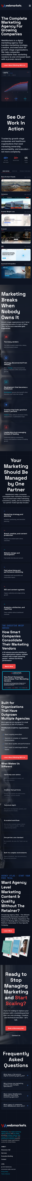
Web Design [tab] (6, 171)
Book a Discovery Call (16, 1028)
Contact (3, 1159)
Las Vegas (16, 1133)
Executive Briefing (7, 1156)
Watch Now (9, 666)
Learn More (8, 931)
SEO (16, 1137)
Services (4, 1153)
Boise (9, 1133)
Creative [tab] (14, 171)
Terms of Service (5, 1173)
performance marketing (8, 1138)
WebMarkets (5, 1131)
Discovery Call (5, 1150)
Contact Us (16, 1035)
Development (8, 392)
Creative (6, 414)
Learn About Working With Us (14, 65)
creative (14, 1135)
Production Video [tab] (25, 171)
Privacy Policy (4, 1171)
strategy (10, 368)
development (10, 1137)
